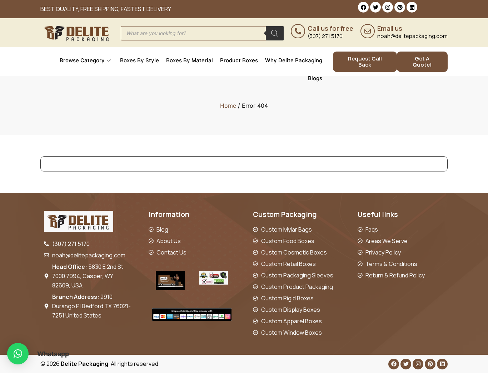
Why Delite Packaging (293, 60)
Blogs (315, 78)
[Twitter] (375, 7)
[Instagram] (387, 7)
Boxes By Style (139, 60)
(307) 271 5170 (325, 36)
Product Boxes (239, 60)
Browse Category (82, 60)
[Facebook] (363, 7)
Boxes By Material (189, 60)
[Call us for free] (298, 31)
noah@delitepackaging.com (412, 36)
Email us (389, 28)
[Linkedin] (412, 7)
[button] (18, 353)
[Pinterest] (399, 7)
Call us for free (330, 28)
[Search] (275, 33)
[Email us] (367, 31)
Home (228, 105)
